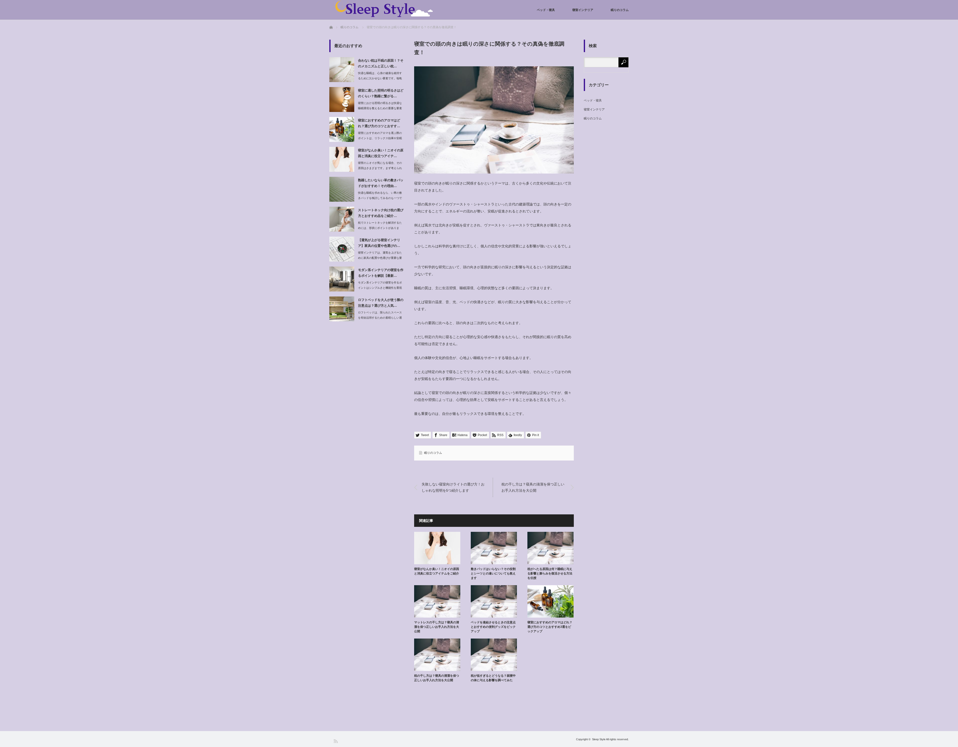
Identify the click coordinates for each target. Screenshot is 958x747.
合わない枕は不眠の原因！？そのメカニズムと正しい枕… (380, 63)
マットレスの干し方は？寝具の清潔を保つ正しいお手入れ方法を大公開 (436, 627)
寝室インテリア (582, 10)
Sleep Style (598, 739)
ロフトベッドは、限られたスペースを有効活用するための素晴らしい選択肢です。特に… (380, 317)
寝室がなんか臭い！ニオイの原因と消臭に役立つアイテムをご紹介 (436, 571)
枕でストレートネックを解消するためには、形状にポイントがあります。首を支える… (380, 228)
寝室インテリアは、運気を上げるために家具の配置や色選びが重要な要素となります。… (380, 258)
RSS (335, 741)
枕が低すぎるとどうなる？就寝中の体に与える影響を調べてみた (493, 678)
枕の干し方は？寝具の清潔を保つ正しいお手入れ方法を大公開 (532, 487)
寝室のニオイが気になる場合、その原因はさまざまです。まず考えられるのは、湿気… (380, 168)
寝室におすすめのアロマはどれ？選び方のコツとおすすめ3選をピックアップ (549, 627)
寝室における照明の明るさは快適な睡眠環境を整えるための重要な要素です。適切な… (380, 108)
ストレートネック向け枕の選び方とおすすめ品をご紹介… (380, 213)
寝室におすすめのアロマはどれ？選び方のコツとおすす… (379, 123)
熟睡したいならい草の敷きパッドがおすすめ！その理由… (380, 183)
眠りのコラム (620, 10)
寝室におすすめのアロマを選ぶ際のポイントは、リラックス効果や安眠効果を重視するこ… (380, 138)
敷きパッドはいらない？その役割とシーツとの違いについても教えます (493, 573)
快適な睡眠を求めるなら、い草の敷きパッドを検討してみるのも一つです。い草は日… (380, 198)
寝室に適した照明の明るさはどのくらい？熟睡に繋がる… (380, 93)
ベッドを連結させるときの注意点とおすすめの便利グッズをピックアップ (493, 627)
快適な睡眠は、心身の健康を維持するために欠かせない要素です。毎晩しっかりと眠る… (380, 78)
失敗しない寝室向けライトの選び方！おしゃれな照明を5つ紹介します (453, 487)
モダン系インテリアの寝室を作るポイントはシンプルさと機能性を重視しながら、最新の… (380, 287)
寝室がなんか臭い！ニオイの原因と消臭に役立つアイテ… (380, 153)
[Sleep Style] (381, 8)
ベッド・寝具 (546, 10)
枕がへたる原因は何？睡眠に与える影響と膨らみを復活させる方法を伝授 (549, 573)
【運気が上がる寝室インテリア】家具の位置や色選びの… (379, 243)
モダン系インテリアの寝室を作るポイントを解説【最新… (380, 273)
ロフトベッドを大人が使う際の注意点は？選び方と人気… (380, 302)
